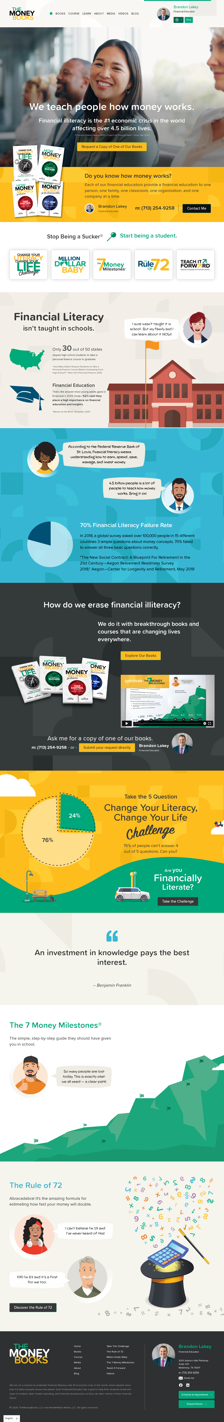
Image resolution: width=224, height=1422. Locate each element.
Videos (123, 13)
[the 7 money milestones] (112, 265)
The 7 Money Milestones (120, 1362)
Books (60, 13)
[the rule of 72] (154, 265)
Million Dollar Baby (117, 1357)
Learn (87, 13)
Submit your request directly (107, 747)
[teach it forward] (195, 265)
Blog (135, 13)
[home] (25, 13)
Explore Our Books (140, 656)
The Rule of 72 (115, 1351)
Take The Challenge (118, 1346)
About (99, 13)
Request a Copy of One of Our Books (112, 147)
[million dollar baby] (70, 265)
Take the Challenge (178, 901)
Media (111, 13)
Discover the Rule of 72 (33, 1307)
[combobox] (12, 1418)
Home (77, 1346)
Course (74, 13)
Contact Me (196, 208)
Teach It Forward (116, 1368)
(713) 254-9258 (158, 208)
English (9, 1418)
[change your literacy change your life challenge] (28, 265)
